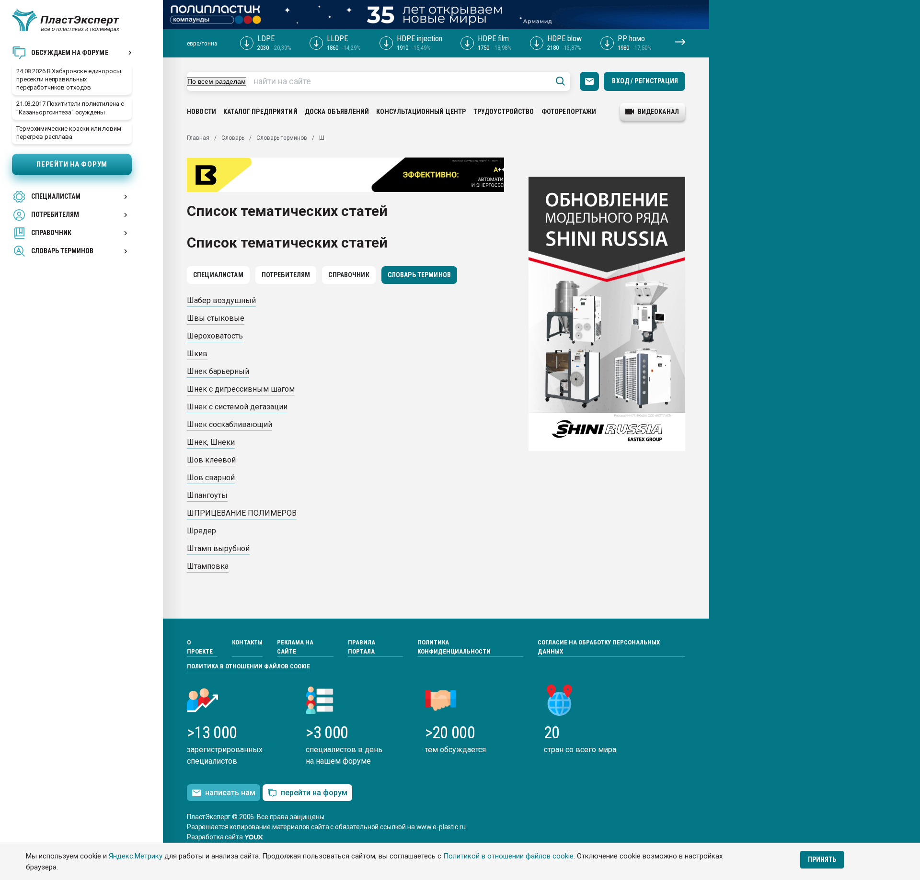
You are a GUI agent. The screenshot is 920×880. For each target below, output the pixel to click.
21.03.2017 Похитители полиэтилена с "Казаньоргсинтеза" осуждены (70, 107)
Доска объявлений (337, 111)
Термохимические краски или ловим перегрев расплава (68, 132)
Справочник (348, 275)
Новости (201, 111)
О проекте (200, 647)
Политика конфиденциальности (454, 647)
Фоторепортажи (569, 111)
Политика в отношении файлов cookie (248, 666)
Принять (822, 859)
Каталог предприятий (260, 111)
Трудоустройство (503, 111)
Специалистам (218, 275)
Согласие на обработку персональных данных (599, 647)
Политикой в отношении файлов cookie (508, 856)
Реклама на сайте (295, 647)
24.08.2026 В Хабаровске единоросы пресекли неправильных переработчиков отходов (68, 79)
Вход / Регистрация (645, 81)
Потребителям (286, 275)
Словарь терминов (419, 275)
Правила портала (361, 647)
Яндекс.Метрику (135, 856)
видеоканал (658, 111)
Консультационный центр (421, 111)
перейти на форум (314, 792)
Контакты (247, 642)
